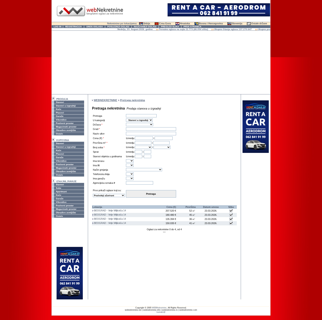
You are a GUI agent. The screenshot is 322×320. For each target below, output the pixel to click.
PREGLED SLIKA (170, 26)
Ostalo (59, 134)
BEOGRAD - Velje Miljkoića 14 (110, 210)
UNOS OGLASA (94, 26)
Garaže (59, 116)
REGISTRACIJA (73, 26)
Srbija (146, 23)
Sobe (58, 188)
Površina (191, 207)
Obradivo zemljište (65, 130)
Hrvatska (185, 23)
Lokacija (97, 207)
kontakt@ (161, 312)
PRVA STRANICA (192, 26)
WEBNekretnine (159, 308)
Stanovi (59, 102)
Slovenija (237, 23)
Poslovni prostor (64, 123)
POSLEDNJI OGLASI (118, 26)
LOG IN (57, 26)
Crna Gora (165, 23)
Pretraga (151, 194)
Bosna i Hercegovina (211, 23)
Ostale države (259, 23)
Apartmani (61, 191)
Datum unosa (211, 207)
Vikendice (61, 119)
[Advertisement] (161, 62)
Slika (231, 207)
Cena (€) (171, 207)
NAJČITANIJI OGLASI (145, 26)
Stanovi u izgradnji (65, 105)
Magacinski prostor (65, 127)
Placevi (59, 112)
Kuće (58, 109)
